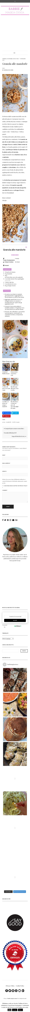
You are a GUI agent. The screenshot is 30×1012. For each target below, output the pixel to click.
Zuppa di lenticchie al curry (18, 436)
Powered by (4, 626)
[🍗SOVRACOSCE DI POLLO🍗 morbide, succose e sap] (15, 754)
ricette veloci (16, 58)
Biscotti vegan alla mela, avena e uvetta (14, 388)
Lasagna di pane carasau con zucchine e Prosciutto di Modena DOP (14, 431)
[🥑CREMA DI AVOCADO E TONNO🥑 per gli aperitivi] (15, 803)
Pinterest (13, 990)
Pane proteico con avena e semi (14, 373)
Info (9, 1010)
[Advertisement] (15, 35)
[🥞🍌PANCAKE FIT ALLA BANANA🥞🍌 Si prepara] (15, 729)
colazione (4, 58)
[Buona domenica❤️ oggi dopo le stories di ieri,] (15, 853)
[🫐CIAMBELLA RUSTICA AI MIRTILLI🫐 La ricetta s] (15, 828)
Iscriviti (15, 620)
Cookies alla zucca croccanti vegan (6, 388)
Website (4, 471)
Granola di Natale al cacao (6, 372)
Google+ (23, 990)
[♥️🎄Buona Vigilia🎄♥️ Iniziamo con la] (15, 705)
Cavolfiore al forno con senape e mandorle (5, 404)
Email (19, 990)
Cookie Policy (20, 986)
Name (3, 455)
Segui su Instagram (20, 891)
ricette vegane (16, 422)
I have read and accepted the (14, 486)
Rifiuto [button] (20, 1010)
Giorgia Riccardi (8, 70)
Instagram (16, 990)
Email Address (6, 463)
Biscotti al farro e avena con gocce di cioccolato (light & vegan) (14, 405)
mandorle (8, 422)
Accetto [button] (14, 1010)
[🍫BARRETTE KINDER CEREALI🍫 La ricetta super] (15, 680)
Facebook (6, 990)
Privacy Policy (23, 485)
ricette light (9, 58)
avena (3, 422)
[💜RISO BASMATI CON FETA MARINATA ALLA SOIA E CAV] (15, 877)
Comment (4, 490)
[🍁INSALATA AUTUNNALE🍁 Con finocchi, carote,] (15, 779)
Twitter (9, 990)
